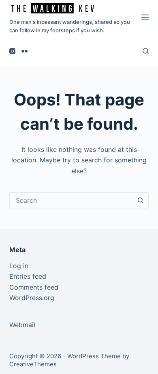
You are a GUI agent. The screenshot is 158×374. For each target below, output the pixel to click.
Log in (18, 266)
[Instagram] (12, 51)
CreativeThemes (33, 364)
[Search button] (140, 200)
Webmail (22, 325)
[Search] (146, 51)
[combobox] (71, 200)
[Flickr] (24, 51)
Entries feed (27, 276)
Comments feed (33, 287)
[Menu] (145, 17)
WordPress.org (31, 298)
